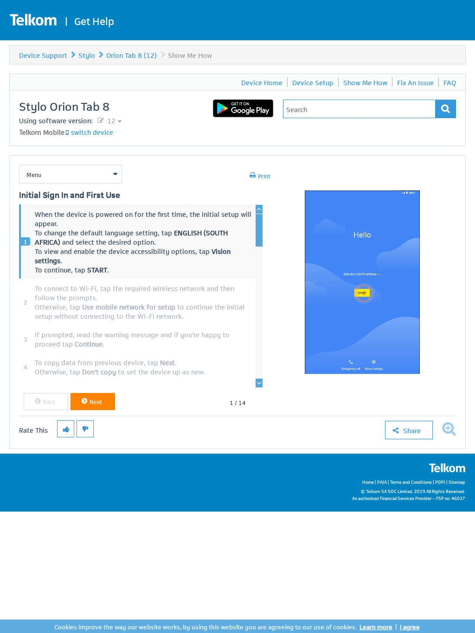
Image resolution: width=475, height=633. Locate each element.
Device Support (43, 54)
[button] (46, 401)
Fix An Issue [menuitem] (415, 82)
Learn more (375, 626)
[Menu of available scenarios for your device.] (70, 174)
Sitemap (457, 482)
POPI (440, 482)
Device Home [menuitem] (261, 82)
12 (110, 120)
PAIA (382, 482)
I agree (410, 626)
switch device (92, 131)
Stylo (86, 54)
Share (412, 430)
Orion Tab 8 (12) (131, 54)
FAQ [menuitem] (449, 82)
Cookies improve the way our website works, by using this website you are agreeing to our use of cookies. (205, 626)
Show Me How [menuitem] (365, 82)
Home (368, 482)
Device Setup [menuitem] (313, 82)
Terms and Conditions (411, 482)
